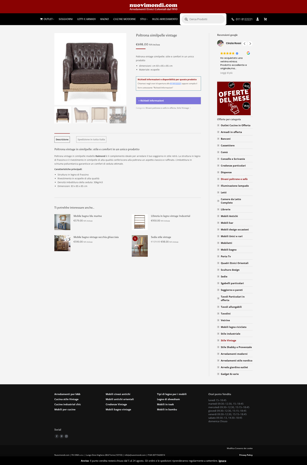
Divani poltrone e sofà (234, 179)
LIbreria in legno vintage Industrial (170, 215)
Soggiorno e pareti (232, 289)
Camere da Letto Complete (231, 201)
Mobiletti (226, 242)
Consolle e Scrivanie (233, 158)
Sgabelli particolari (232, 283)
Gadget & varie (230, 374)
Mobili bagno (228, 249)
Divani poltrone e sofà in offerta (161, 108)
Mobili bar (227, 222)
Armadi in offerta (231, 132)
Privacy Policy (246, 455)
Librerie (225, 209)
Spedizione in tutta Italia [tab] (91, 139)
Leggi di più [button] (226, 73)
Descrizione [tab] (62, 139)
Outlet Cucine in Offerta (235, 125)
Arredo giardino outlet (234, 367)
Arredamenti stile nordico (236, 360)
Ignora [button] (222, 460)
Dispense (226, 172)
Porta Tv (226, 256)
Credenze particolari (233, 165)
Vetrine (225, 320)
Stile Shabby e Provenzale (236, 347)
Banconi (226, 138)
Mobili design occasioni (235, 229)
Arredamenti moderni (234, 353)
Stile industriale (230, 333)
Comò (224, 152)
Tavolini (226, 313)
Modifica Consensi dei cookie (240, 448)
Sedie (224, 276)
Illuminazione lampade (235, 185)
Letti (224, 192)
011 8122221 (244, 19)
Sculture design (230, 269)
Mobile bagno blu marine (88, 215)
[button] (250, 43)
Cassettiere (228, 145)
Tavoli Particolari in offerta (233, 298)
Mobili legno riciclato (233, 327)
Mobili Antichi (229, 216)
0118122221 (175, 83)
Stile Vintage (183, 108)
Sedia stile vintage (161, 237)
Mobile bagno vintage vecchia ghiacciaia (96, 237)
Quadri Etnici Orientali (234, 263)
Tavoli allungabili (231, 306)
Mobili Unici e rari (232, 236)
